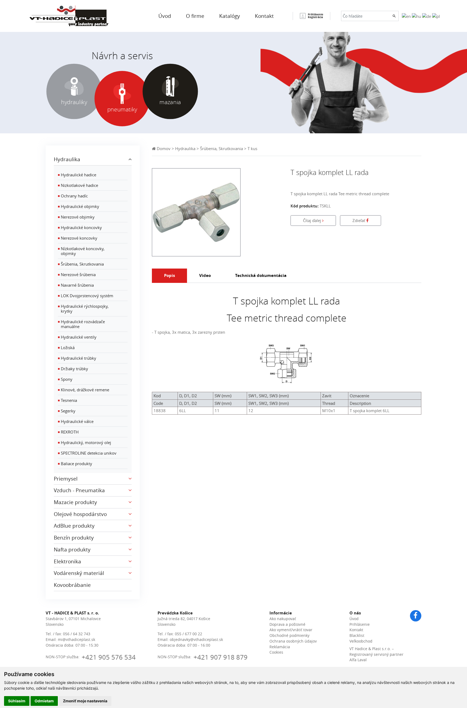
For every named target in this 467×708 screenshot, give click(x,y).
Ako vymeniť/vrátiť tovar (290, 629)
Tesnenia (67, 400)
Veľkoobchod (360, 641)
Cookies (276, 652)
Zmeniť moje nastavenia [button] (85, 701)
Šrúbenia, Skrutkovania (81, 264)
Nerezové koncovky (77, 238)
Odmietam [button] (44, 701)
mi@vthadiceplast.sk (76, 639)
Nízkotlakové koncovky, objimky (81, 251)
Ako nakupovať (282, 618)
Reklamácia (279, 646)
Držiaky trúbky (73, 368)
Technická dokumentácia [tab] (260, 275)
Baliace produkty (75, 463)
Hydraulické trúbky (77, 358)
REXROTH (68, 432)
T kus (252, 148)
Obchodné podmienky (289, 635)
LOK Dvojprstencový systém (85, 295)
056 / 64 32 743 (76, 633)
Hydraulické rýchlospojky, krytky (83, 308)
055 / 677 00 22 (188, 633)
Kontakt (356, 629)
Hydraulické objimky (78, 206)
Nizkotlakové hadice (78, 185)
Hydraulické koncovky (80, 227)
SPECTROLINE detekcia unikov (87, 453)
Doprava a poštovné (287, 624)
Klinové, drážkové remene (83, 389)
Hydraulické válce (76, 421)
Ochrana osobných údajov (293, 641)
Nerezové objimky (76, 217)
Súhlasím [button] (16, 701)
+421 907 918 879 (221, 657)
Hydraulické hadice (77, 174)
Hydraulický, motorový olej (84, 442)
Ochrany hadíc (73, 195)
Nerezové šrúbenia (77, 274)
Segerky (66, 410)
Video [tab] (205, 275)
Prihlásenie (359, 624)
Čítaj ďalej (312, 220)
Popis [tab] (169, 275)
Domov (163, 148)
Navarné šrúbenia (76, 285)
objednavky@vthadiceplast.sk (196, 639)
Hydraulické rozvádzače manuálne (81, 324)
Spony (65, 379)
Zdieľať (359, 220)
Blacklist (356, 635)
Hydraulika (185, 148)
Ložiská (66, 347)
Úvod (354, 618)
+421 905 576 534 (109, 657)
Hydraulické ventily (77, 337)
